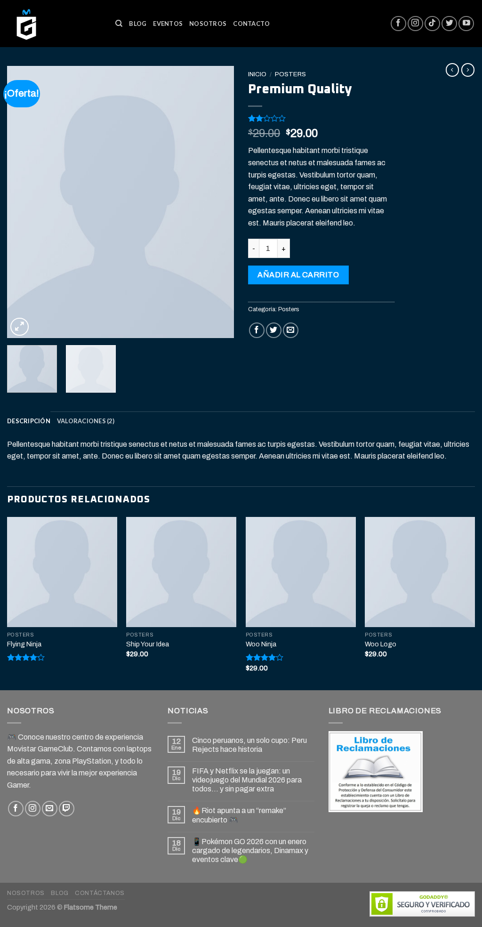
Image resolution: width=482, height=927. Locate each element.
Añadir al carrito (298, 275)
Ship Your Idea (147, 644)
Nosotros (207, 23)
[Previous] (23, 202)
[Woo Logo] (420, 572)
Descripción (28, 421)
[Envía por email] (290, 330)
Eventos (168, 23)
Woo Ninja (261, 644)
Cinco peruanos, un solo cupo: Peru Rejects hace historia (249, 744)
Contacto (251, 23)
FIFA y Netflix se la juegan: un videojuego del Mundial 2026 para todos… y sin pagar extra (247, 780)
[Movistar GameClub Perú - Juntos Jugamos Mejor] (54, 23)
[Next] (217, 202)
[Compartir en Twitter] (273, 330)
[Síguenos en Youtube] (466, 24)
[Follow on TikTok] (432, 24)
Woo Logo (380, 644)
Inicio (257, 74)
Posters (290, 74)
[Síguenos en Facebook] (398, 24)
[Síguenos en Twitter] (449, 24)
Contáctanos (100, 893)
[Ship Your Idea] (181, 572)
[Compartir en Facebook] (257, 330)
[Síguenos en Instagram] (415, 24)
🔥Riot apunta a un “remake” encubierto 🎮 (239, 814)
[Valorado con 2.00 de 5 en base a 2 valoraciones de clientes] (321, 118)
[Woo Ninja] (301, 572)
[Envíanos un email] (49, 808)
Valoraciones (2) (85, 421)
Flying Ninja (24, 644)
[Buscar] (118, 23)
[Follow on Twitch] (66, 808)
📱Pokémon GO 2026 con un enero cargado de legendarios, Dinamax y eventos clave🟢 (250, 850)
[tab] (28, 420)
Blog (137, 23)
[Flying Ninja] (62, 572)
